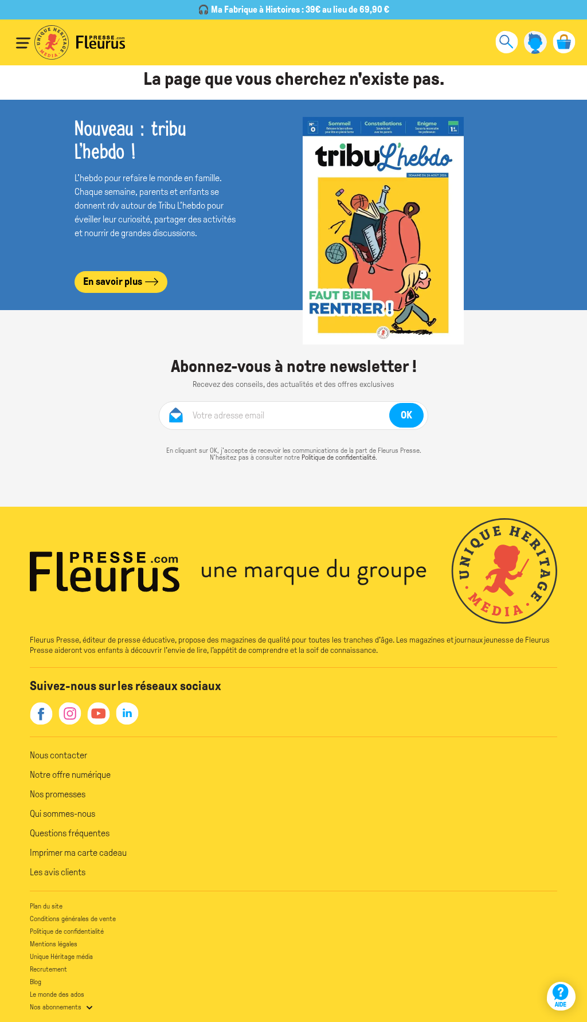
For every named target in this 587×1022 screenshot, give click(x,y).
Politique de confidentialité (338, 457)
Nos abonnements (55, 1007)
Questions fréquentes (69, 833)
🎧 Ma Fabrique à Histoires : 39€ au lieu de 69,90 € (293, 9)
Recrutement (48, 969)
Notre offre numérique (70, 775)
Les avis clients (57, 872)
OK (406, 415)
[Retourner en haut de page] (563, 963)
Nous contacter (58, 755)
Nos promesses (57, 794)
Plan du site (46, 906)
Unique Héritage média (61, 957)
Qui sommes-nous (62, 814)
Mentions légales (53, 944)
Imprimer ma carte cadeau (78, 852)
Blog (35, 982)
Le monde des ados (57, 994)
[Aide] (561, 996)
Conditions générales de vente (73, 919)
